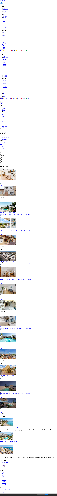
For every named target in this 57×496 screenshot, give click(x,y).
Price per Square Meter (4, 132)
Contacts (2, 146)
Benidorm (4, 10)
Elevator (2, 158)
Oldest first (12, 169)
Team (3, 46)
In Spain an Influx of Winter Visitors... (6, 490)
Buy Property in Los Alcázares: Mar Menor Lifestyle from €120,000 (9, 427)
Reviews (4, 47)
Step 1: (3, 42)
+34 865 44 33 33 (4, 464)
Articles (2, 44)
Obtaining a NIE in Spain (5, 38)
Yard (1, 163)
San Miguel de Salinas (4, 484)
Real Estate (3, 5)
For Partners (1, 0)
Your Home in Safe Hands (4, 139)
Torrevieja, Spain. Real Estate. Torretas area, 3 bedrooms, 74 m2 (7, 375)
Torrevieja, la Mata (4, 480)
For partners (4, 48)
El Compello (3, 486)
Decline (38, 494)
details (1, 185)
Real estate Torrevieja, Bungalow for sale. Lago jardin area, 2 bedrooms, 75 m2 (8, 212)
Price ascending (2, 169)
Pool (3, 15)
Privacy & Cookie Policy (25, 494)
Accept (47, 494)
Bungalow (4, 21)
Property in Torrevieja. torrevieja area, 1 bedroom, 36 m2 (6, 391)
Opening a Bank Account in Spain (5, 137)
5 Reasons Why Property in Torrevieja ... (6, 489)
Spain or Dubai (3, 492)
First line (4, 14)
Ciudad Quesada (4, 11)
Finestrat (2, 485)
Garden (1, 159)
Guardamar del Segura (5, 9)
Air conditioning (4, 17)
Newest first (2, 168)
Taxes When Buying (5, 32)
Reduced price (4, 26)
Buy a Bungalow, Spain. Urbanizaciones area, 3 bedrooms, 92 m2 (7, 326)
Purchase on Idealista (5, 39)
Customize (42, 494)
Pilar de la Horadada (4, 483)
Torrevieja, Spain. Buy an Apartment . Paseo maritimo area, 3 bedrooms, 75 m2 (8, 277)
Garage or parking (5, 16)
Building (2, 474)
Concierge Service (3, 142)
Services (2, 29)
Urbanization (2, 156)
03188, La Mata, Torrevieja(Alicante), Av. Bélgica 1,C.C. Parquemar (5, 463)
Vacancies (4, 0)
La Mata (4, 8)
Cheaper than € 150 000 (5, 27)
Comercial (3, 476)
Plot (3, 23)
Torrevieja (4, 7)
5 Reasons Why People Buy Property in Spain (8, 31)
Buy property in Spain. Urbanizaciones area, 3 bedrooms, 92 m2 (7, 261)
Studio (2, 473)
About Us (4, 45)
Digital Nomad (4, 35)
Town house (3, 472)
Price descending (6, 169)
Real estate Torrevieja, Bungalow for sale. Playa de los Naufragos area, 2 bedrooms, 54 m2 (9, 310)
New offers (4, 74)
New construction (5, 28)
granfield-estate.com (4, 465)
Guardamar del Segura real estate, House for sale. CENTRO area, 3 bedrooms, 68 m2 (9, 196)
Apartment (4, 20)
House (2, 475)
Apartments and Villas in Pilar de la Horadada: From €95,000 (8, 441)
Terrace (1, 157)
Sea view (2, 161)
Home (1, 103)
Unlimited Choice (5, 43)
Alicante (2, 482)
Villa (3, 22)
